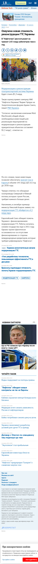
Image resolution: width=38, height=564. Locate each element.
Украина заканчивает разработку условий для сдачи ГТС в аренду (16, 426)
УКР (30, 3)
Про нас (4, 473)
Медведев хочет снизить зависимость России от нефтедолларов (17, 408)
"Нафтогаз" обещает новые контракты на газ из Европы (15, 388)
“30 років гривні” (22, 8)
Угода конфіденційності (10, 485)
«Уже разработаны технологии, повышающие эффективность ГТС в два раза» (17, 259)
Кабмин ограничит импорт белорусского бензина (19, 398)
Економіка (13, 25)
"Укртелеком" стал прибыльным (15, 445)
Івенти (4, 478)
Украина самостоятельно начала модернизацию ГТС (18, 249)
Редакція (5, 480)
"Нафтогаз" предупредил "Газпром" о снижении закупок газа (17, 463)
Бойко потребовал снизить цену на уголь (19, 417)
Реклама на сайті (8, 475)
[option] (19, 17)
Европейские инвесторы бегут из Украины (15, 453)
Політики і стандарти (9, 482)
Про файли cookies (8, 560)
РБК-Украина (13, 108)
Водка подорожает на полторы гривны (18, 380)
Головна (4, 25)
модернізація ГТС (10, 278)
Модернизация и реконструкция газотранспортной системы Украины (18, 90)
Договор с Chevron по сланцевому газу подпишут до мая (18, 436)
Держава (22, 25)
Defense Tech (7, 8)
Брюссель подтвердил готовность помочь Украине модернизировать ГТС (18, 269)
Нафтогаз (25, 278)
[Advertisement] (19, 155)
